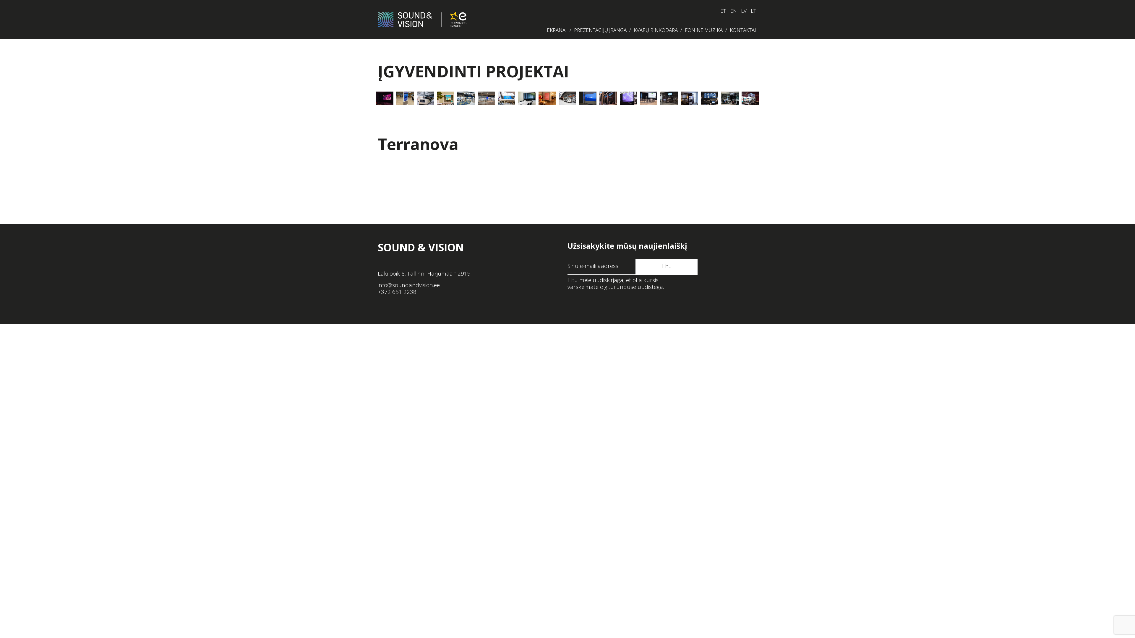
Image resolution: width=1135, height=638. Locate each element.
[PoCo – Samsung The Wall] (385, 98)
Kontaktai (743, 30)
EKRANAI (557, 30)
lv (744, 10)
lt (753, 10)
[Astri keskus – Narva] (506, 98)
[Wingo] (709, 98)
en (733, 10)
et (723, 10)
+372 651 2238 (397, 292)
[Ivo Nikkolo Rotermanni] (547, 98)
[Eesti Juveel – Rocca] (486, 98)
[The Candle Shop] (669, 98)
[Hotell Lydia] (648, 98)
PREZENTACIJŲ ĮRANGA (600, 30)
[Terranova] (608, 98)
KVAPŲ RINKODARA (656, 30)
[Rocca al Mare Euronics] (587, 98)
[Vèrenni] (628, 98)
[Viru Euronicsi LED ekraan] (466, 98)
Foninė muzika (704, 30)
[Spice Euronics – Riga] (425, 98)
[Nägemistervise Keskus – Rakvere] (446, 98)
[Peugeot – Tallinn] (405, 98)
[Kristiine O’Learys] (750, 98)
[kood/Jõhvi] (527, 98)
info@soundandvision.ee (409, 285)
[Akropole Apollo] (567, 98)
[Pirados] (730, 98)
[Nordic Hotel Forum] (689, 98)
